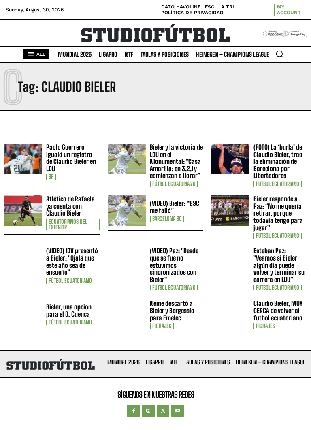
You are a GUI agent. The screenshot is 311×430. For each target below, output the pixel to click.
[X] (163, 411)
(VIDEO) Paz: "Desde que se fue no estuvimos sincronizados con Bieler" (174, 265)
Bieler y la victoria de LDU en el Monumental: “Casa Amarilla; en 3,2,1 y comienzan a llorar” (176, 161)
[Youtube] (177, 411)
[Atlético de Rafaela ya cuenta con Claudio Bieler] (23, 210)
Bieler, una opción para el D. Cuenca (69, 310)
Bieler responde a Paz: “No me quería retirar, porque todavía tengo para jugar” (278, 213)
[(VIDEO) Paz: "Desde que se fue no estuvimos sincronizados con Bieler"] (127, 262)
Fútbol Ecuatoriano (174, 184)
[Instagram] (148, 411)
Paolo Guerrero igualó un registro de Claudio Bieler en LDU (71, 157)
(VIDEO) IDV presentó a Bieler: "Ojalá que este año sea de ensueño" (72, 261)
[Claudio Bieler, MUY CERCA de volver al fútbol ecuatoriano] (230, 314)
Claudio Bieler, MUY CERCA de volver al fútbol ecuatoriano (277, 310)
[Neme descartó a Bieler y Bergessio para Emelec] (127, 314)
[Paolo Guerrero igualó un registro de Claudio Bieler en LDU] (23, 159)
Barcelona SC (167, 219)
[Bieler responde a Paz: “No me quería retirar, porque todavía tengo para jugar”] (230, 210)
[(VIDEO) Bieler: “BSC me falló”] (127, 210)
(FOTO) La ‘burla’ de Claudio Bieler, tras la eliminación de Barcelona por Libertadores (277, 161)
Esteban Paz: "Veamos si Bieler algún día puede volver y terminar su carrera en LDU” (279, 265)
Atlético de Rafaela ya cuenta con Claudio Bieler (70, 206)
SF (51, 177)
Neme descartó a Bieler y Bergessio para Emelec (172, 310)
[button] (279, 54)
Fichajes (161, 326)
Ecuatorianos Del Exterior (68, 224)
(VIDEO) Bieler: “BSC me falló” (174, 206)
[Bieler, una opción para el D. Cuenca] (23, 314)
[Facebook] (133, 411)
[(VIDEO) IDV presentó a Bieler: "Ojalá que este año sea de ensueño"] (23, 262)
